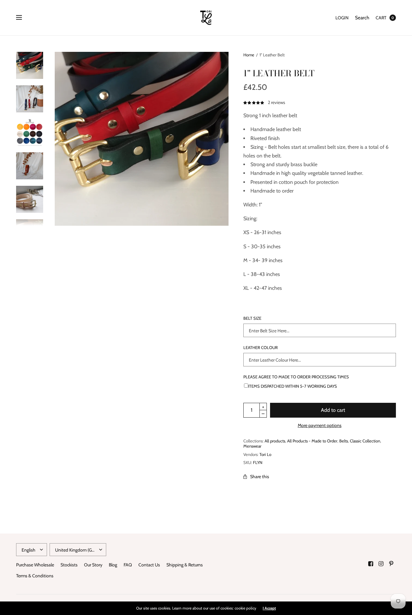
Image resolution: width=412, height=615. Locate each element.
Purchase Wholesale (35, 565)
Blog (113, 565)
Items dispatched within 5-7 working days (292, 385)
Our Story (93, 565)
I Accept (269, 608)
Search (362, 18)
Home (248, 54)
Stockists (69, 565)
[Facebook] (371, 564)
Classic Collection (365, 440)
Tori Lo (265, 454)
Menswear (252, 446)
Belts (343, 440)
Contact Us (149, 565)
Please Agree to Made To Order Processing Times (296, 377)
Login (342, 18)
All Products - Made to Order (312, 440)
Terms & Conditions (34, 576)
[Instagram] (381, 564)
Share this (259, 476)
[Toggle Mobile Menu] (23, 18)
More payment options (320, 425)
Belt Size (252, 318)
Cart (381, 18)
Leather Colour (260, 347)
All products (275, 440)
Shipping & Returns (184, 565)
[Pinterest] (391, 564)
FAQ (128, 565)
